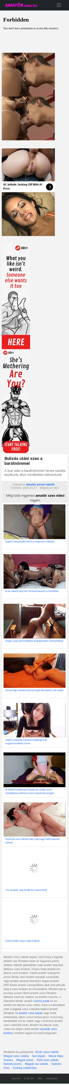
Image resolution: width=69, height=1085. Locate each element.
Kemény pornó (12, 1064)
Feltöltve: (16, 488)
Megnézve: (46, 488)
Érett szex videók (47, 1060)
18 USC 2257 (29, 1078)
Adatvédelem (51, 1078)
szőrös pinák (41, 1001)
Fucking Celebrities (25, 1068)
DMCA (40, 1078)
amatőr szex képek (31, 1013)
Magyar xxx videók (36, 1064)
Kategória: (19, 484)
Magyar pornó (24, 1060)
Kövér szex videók (46, 1052)
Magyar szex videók (16, 1056)
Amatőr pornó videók (40, 484)
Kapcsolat (16, 1078)
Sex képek (38, 1056)
